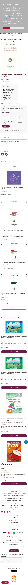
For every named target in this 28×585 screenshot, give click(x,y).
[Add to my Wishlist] (3, 131)
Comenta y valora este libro (13, 103)
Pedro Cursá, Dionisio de (17, 422)
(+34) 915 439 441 (14, 507)
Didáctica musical (17, 33)
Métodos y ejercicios (6, 33)
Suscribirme (14, 550)
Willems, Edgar (4, 191)
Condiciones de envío (14, 520)
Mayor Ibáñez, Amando (6, 422)
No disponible (14, 201)
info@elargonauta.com (14, 509)
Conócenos (14, 517)
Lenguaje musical (14, 35)
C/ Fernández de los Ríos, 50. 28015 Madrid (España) (14, 505)
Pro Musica (10, 92)
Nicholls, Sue (4, 470)
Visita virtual (14, 524)
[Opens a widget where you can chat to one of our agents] (5, 582)
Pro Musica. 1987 (5, 81)
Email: (21, 116)
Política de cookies (14, 519)
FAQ (14, 525)
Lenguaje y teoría (4, 35)
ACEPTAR (6, 28)
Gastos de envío (14, 522)
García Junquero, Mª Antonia (7, 340)
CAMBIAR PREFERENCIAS (17, 28)
